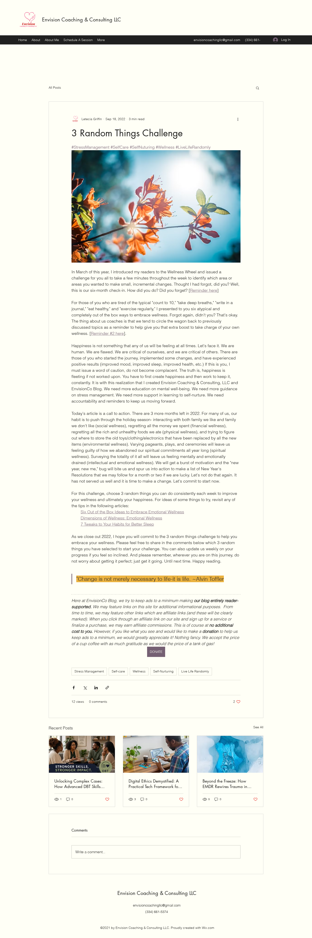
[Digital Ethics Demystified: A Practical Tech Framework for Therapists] (156, 754)
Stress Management (89, 671)
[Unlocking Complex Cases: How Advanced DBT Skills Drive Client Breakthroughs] (82, 754)
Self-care (118, 671)
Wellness (139, 671)
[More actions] (238, 119)
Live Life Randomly (195, 671)
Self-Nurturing (163, 671)
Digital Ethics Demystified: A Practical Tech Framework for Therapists (154, 783)
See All (258, 727)
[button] (257, 88)
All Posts (55, 87)
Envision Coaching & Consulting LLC (81, 19)
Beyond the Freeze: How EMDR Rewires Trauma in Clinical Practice (225, 783)
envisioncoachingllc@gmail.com (217, 40)
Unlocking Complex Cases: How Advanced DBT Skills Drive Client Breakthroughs (78, 783)
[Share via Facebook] (73, 687)
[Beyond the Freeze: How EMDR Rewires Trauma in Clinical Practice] (230, 754)
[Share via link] (107, 687)
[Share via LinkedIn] (96, 687)
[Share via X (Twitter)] (85, 687)
